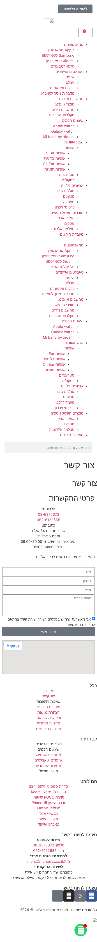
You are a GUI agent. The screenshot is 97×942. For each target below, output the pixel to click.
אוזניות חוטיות (54, 169)
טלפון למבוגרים (62, 66)
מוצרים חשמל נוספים (67, 212)
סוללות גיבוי (65, 191)
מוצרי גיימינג (64, 104)
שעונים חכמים (72, 120)
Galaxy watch (62, 131)
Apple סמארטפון (61, 50)
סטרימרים (66, 174)
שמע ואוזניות (73, 142)
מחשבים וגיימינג (70, 98)
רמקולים (68, 180)
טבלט (70, 82)
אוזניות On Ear (54, 164)
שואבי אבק (66, 218)
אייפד (70, 77)
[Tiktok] (80, 896)
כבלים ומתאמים (62, 88)
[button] (48, 239)
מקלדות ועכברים (61, 115)
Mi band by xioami (58, 136)
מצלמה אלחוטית (61, 229)
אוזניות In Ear (55, 153)
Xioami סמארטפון (60, 61)
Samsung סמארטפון (58, 55)
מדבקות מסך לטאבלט (57, 93)
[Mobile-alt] (57, 896)
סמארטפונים (73, 44)
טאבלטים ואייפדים (69, 71)
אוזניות (69, 147)
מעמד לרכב (65, 201)
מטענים (68, 196)
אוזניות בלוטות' (54, 158)
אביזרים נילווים (72, 185)
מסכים (69, 223)
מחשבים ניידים (62, 109)
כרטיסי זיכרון (64, 207)
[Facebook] (91, 896)
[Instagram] (68, 896)
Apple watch (63, 126)
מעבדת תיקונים (71, 234)
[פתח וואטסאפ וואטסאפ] (80, 930)
